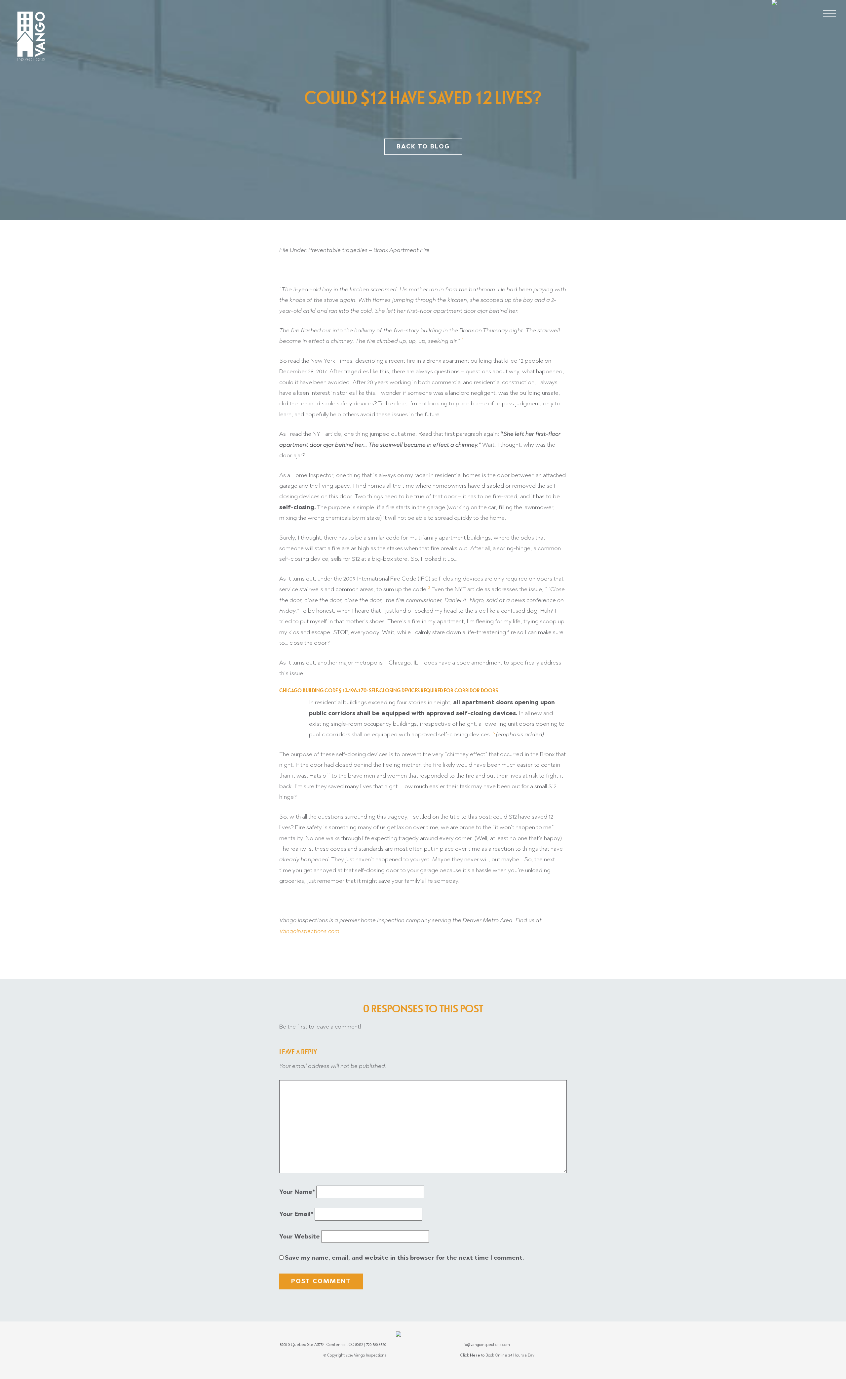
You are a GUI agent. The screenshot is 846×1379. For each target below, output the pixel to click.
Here (475, 1355)
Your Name (297, 1192)
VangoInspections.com (309, 931)
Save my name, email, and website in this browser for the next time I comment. (404, 1257)
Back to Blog (423, 146)
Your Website (299, 1236)
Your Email (296, 1214)
